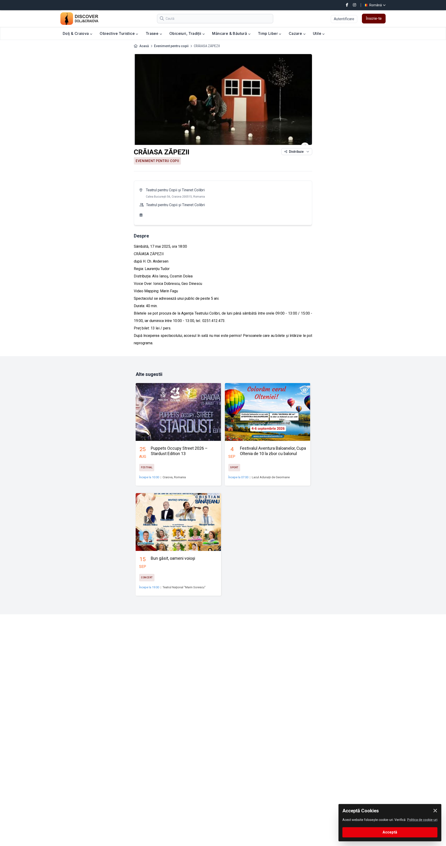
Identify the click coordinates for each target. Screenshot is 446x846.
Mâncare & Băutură (230, 33)
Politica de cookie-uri (422, 820)
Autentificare (344, 19)
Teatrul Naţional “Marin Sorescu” (184, 587)
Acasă (144, 46)
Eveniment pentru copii (171, 46)
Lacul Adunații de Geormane (271, 477)
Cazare (296, 33)
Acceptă (390, 832)
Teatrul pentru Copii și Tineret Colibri (175, 190)
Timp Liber (268, 33)
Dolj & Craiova (76, 33)
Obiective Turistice (118, 33)
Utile (317, 33)
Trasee (153, 33)
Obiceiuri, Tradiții (185, 33)
